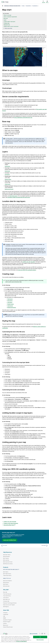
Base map (6, 18)
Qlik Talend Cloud (7, 573)
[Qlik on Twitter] (40, 634)
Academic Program (7, 619)
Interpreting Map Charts (9, 525)
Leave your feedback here (9, 540)
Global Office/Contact (8, 627)
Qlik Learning (6, 560)
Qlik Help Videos (7, 554)
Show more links (8, 28)
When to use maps (7, 15)
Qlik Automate (6, 586)
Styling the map (7, 24)
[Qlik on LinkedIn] (42, 634)
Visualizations (28, 5)
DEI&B (4, 618)
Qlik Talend (5, 571)
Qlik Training (6, 558)
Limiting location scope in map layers (11, 26)
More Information (40, 639)
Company (5, 612)
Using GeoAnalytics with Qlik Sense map (23, 117)
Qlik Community (33, 633)
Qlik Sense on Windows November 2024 (12, 5)
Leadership (5, 614)
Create (23, 5)
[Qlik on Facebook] (45, 634)
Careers (5, 623)
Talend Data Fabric (7, 575)
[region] (24, 638)
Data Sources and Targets (9, 604)
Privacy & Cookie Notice (21, 641)
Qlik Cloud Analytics (7, 580)
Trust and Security (7, 594)
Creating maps (7, 23)
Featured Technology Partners (10, 603)
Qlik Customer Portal (7, 561)
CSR (4, 616)
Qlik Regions (6, 606)
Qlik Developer (6, 556)
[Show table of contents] (3, 6)
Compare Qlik (6, 601)
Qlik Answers (6, 582)
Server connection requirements (10, 16)
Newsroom (5, 625)
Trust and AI (5, 597)
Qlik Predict (5, 584)
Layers (5, 20)
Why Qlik (5, 592)
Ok (40, 636)
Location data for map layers (9, 21)
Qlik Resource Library (8, 563)
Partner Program (6, 621)
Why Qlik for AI (6, 599)
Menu (47, 2)
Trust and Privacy (7, 595)
